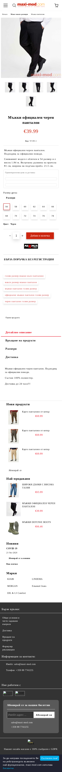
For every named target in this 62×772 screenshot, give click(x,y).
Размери (10, 198)
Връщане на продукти (20, 340)
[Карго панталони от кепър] (13, 417)
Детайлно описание (18, 332)
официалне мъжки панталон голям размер (27, 295)
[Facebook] (5, 676)
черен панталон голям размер (20, 301)
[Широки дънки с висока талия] (13, 490)
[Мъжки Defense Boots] (13, 528)
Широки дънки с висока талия (38, 486)
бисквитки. (9, 768)
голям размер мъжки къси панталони (24, 276)
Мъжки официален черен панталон (38, 505)
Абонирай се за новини (19, 558)
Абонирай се (15, 470)
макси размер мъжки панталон (21, 282)
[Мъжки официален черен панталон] (31, 77)
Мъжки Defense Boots (36, 522)
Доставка (11, 357)
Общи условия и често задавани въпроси (11, 621)
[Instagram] (12, 676)
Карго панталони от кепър (35, 412)
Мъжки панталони (37, 14)
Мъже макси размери (19, 14)
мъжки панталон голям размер (21, 289)
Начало (4, 14)
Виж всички (12, 564)
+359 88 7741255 (24, 670)
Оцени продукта (13, 318)
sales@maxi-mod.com (25, 664)
